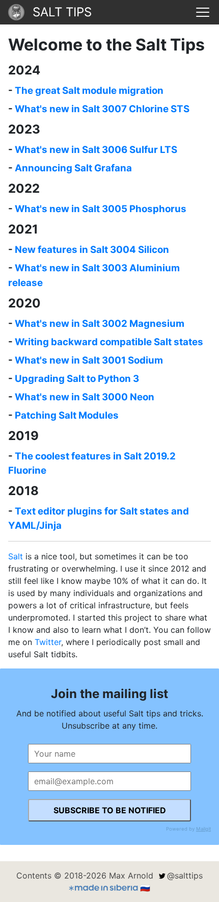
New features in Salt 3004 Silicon (92, 249)
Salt (15, 556)
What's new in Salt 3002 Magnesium (99, 323)
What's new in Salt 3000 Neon (84, 397)
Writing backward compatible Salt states (109, 342)
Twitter (48, 642)
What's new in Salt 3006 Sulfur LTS (96, 150)
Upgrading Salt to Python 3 (77, 378)
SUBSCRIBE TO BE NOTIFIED (109, 810)
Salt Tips (62, 12)
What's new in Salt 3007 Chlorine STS (102, 109)
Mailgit (203, 829)
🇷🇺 (145, 888)
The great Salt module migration (89, 90)
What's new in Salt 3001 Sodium (89, 360)
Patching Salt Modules (67, 415)
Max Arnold (131, 875)
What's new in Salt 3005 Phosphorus (100, 209)
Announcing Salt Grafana (73, 168)
